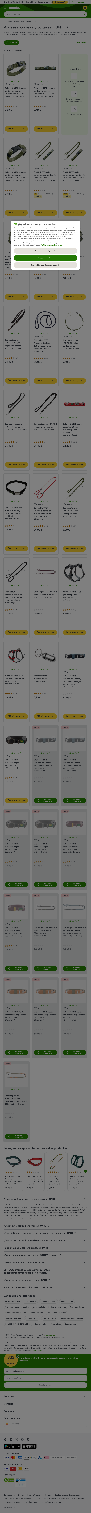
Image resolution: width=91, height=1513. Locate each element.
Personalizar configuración (45, 251)
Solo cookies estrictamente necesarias (45, 265)
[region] (45, 245)
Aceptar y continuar (45, 258)
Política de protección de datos (51, 245)
